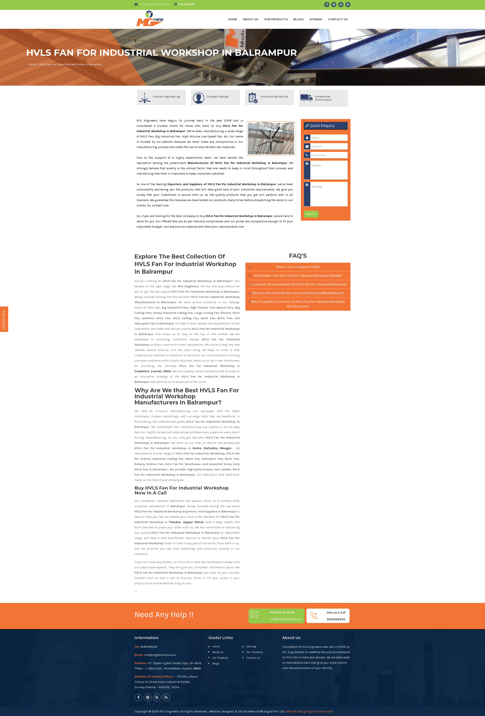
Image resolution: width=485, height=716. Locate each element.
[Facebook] (326, 4)
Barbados (211, 448)
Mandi (199, 522)
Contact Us (338, 19)
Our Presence (254, 652)
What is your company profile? (298, 267)
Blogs (298, 19)
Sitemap (315, 19)
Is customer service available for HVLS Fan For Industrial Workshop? (298, 284)
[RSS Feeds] (340, 4)
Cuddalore (142, 371)
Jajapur (188, 522)
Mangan (225, 448)
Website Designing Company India (309, 711)
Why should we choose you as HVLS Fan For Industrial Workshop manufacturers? (298, 304)
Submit (311, 214)
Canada (156, 371)
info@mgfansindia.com (154, 4)
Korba (197, 448)
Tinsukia (175, 522)
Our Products (276, 19)
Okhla (167, 371)
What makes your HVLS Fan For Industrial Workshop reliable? (298, 275)
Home (232, 19)
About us (250, 19)
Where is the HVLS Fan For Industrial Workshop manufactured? (298, 293)
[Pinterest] (333, 4)
